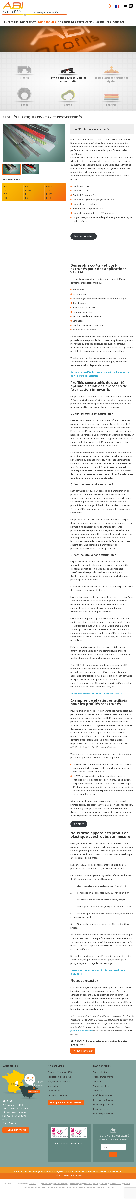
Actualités (103, 22)
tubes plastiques (76, 1184)
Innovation (53, 1086)
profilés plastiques (58, 1187)
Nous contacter (83, 236)
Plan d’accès (9, 1123)
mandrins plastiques (75, 1187)
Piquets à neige (101, 1109)
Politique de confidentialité (107, 1171)
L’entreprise (10, 22)
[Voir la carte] (22, 1084)
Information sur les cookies (78, 1171)
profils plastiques (28, 1187)
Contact (118, 22)
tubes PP (127, 1184)
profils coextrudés (43, 1187)
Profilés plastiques (102, 1095)
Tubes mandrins (101, 1086)
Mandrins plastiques (103, 1104)
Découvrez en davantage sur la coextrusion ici (96, 693)
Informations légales (52, 1171)
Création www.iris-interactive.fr (68, 1174)
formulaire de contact (81, 1030)
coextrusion (46, 1184)
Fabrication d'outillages (59, 1076)
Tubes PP (98, 1090)
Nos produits (47, 22)
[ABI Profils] (37, 9)
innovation (32, 1184)
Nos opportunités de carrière (65, 1102)
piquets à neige (91, 1187)
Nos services (28, 22)
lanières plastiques (107, 1187)
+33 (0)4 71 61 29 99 (16, 1112)
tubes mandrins (115, 1184)
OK (113, 1154)
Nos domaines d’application (76, 22)
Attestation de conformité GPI (69, 1143)
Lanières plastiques (103, 1113)
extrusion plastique (61, 1184)
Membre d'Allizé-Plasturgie (27, 1171)
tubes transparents (91, 1184)
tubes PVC (104, 1184)
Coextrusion (54, 1090)
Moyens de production (59, 1081)
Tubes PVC (98, 1081)
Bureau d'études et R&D (60, 1072)
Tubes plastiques (102, 1072)
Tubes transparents (103, 1076)
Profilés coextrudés (103, 1099)
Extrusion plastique (57, 1095)
